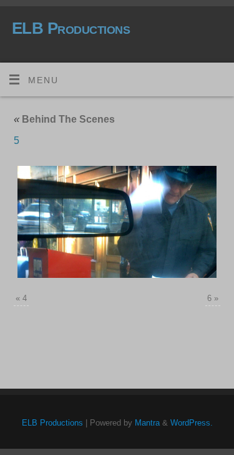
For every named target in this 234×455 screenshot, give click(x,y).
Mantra (147, 422)
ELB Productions (71, 28)
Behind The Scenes (64, 119)
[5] (117, 222)
